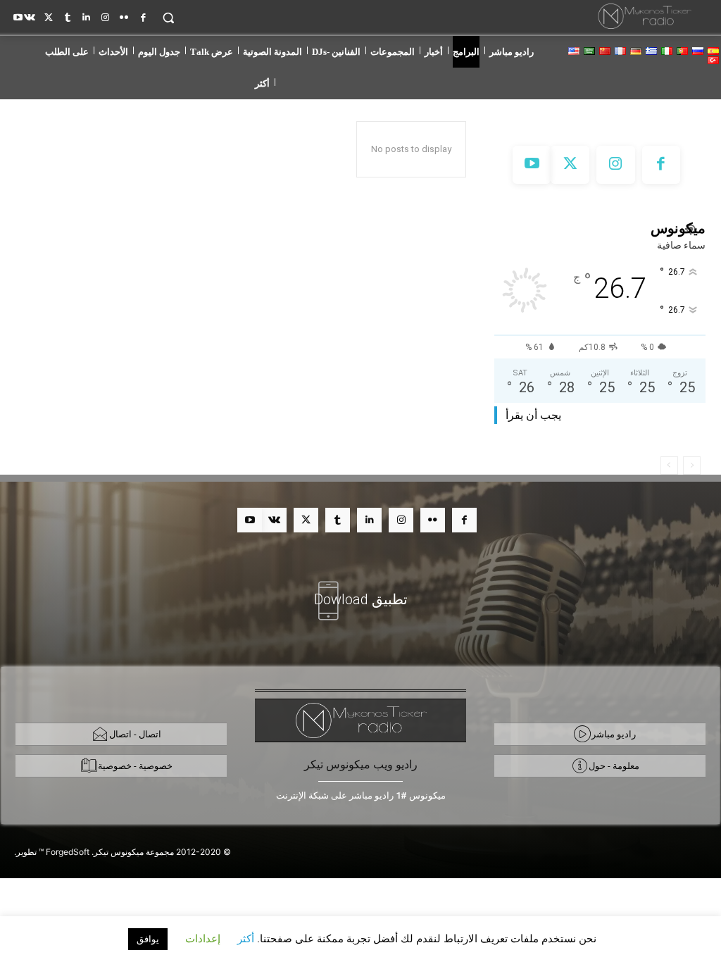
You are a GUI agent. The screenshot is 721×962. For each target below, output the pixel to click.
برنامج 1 (116, 218)
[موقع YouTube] (18, 15)
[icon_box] (360, 591)
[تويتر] (48, 15)
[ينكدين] (86, 15)
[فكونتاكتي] (30, 15)
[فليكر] (124, 15)
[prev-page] (692, 465)
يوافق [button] (148, 938)
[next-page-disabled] (669, 465)
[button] (168, 18)
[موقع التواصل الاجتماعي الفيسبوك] (143, 15)
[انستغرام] (105, 15)
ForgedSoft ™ (64, 852)
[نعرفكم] (67, 15)
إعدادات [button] (202, 938)
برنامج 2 (75, 218)
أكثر (245, 938)
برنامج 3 (34, 218)
